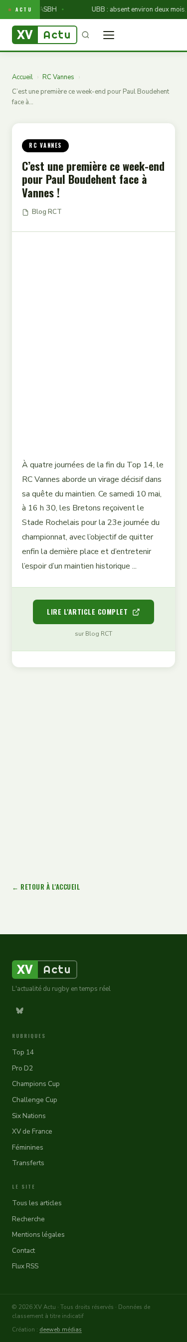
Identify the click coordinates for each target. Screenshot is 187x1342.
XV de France (32, 1131)
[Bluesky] (19, 1010)
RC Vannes (58, 77)
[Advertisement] (93, 338)
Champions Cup (36, 1084)
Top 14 (23, 1052)
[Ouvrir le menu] (108, 35)
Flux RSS (25, 1266)
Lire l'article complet (87, 611)
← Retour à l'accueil (46, 887)
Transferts (28, 1163)
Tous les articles (37, 1203)
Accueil (22, 77)
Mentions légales (38, 1234)
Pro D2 (22, 1068)
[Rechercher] (85, 35)
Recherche (28, 1219)
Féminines (27, 1147)
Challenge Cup (34, 1100)
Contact (23, 1250)
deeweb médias (60, 1329)
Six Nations (29, 1116)
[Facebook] (38, 1010)
